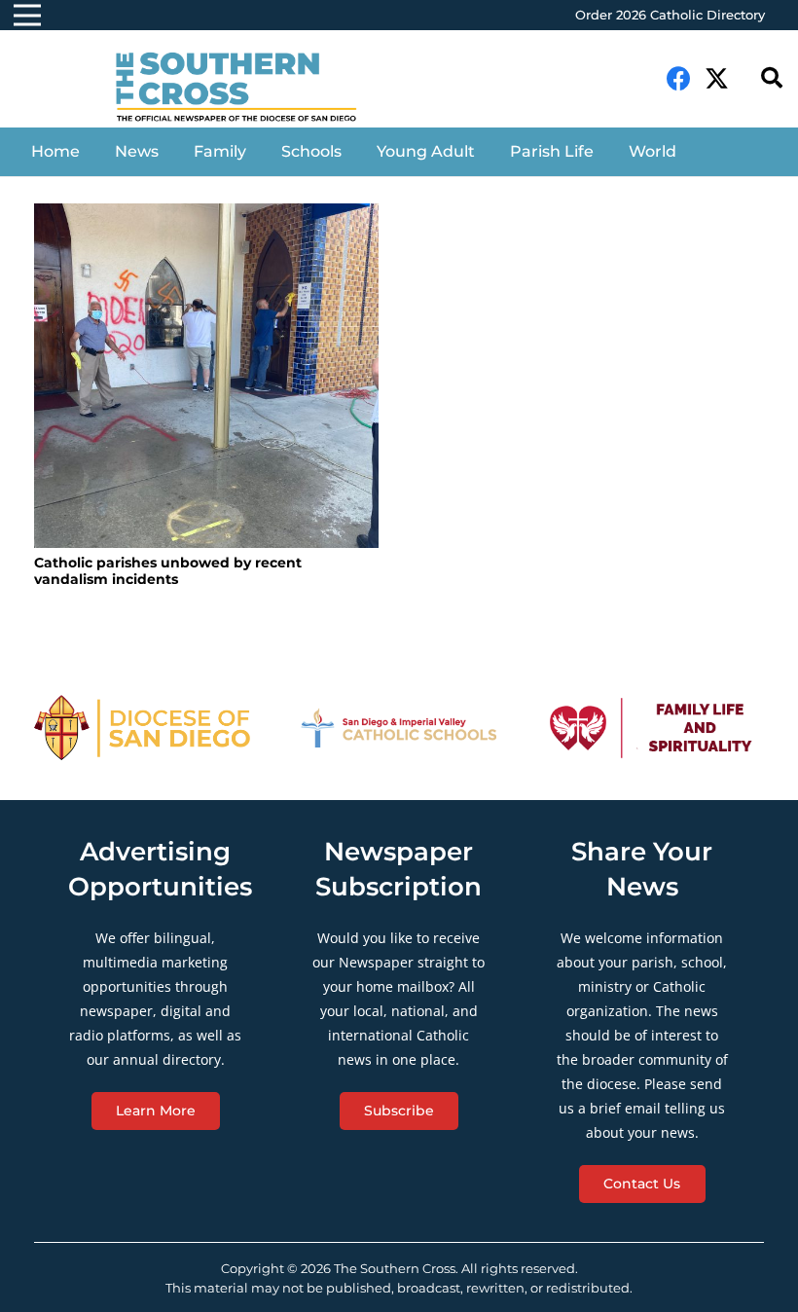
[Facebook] (679, 78)
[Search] (771, 78)
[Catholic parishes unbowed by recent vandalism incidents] (206, 375)
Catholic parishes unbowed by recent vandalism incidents (168, 571)
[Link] (249, 88)
